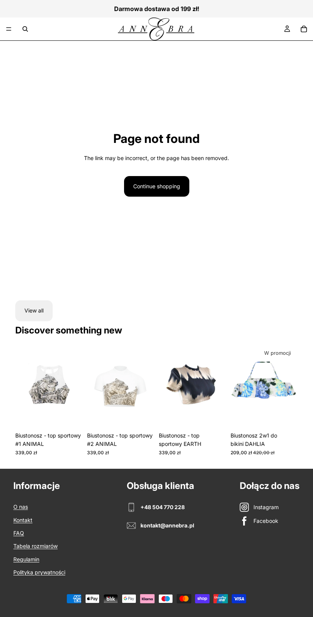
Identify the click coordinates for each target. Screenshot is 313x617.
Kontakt (22, 520)
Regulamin (26, 559)
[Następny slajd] (145, 386)
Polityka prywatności (39, 572)
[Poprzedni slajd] (95, 386)
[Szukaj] (25, 29)
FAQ (18, 533)
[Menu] (9, 29)
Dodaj (292, 416)
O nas (20, 506)
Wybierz (148, 416)
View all (34, 310)
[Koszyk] (303, 29)
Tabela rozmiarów (35, 546)
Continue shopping (156, 186)
